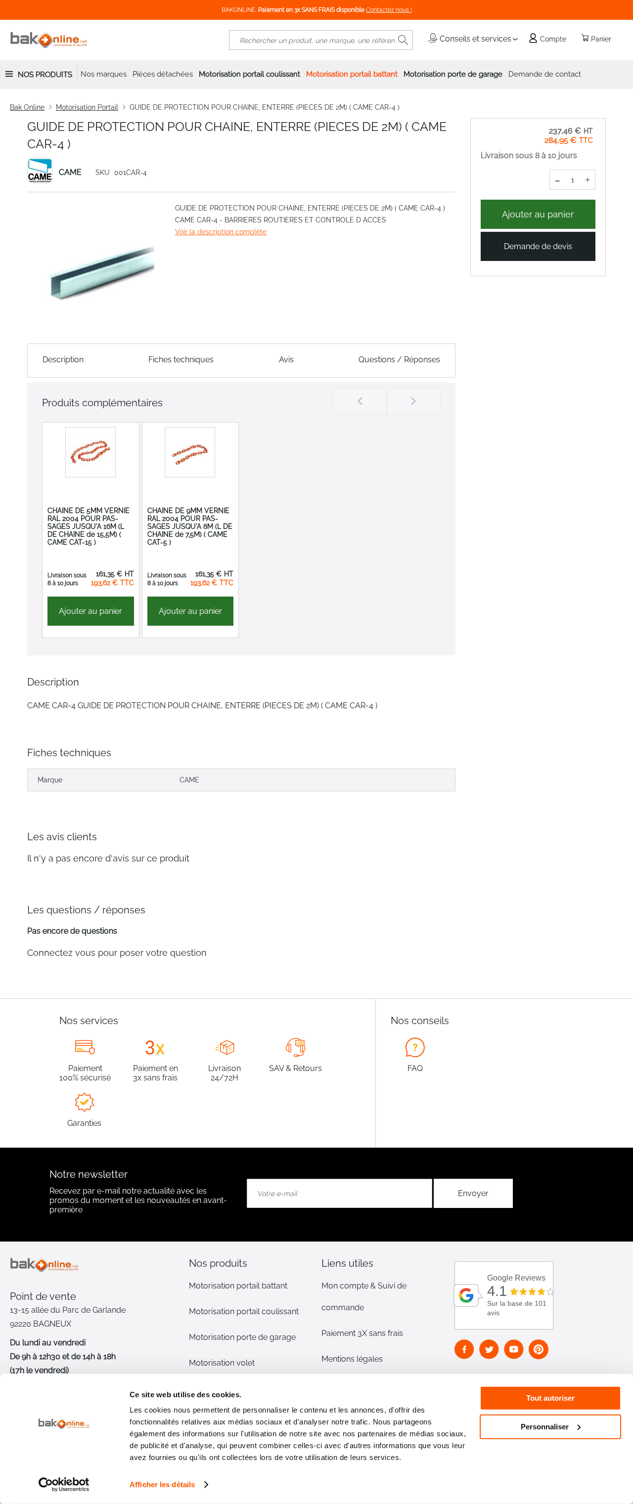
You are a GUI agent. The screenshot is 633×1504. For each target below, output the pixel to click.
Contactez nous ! (389, 9)
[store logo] (49, 40)
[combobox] (321, 40)
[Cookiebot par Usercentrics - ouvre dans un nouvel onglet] (64, 1484)
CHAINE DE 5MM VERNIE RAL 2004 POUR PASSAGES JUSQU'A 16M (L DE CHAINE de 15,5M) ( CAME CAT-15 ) (88, 526)
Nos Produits (45, 74)
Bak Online (27, 107)
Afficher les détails (162, 1484)
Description (63, 359)
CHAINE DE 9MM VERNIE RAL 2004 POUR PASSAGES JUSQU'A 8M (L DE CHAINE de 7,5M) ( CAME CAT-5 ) (189, 526)
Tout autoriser (550, 1398)
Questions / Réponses (399, 359)
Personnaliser (545, 1426)
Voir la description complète (221, 232)
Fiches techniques (181, 359)
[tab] (250, 1263)
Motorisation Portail (87, 107)
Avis (286, 359)
